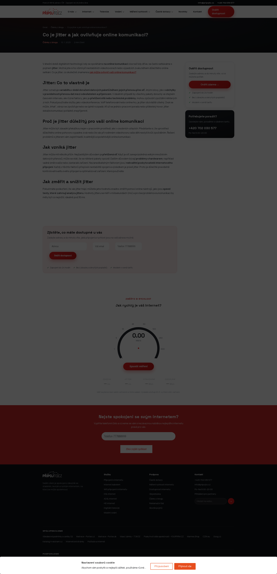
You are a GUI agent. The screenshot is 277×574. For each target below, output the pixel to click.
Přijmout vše (184, 566)
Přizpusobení (162, 566)
